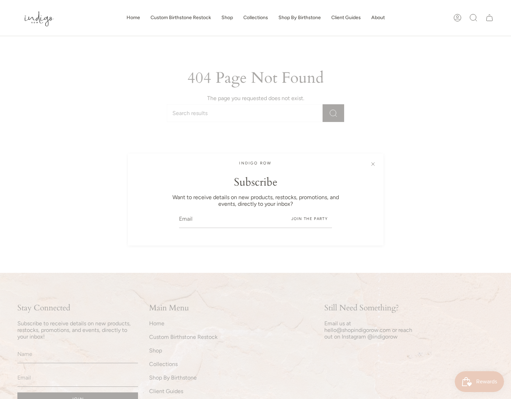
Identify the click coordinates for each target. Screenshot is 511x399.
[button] (227, 18)
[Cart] (489, 18)
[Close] (373, 164)
